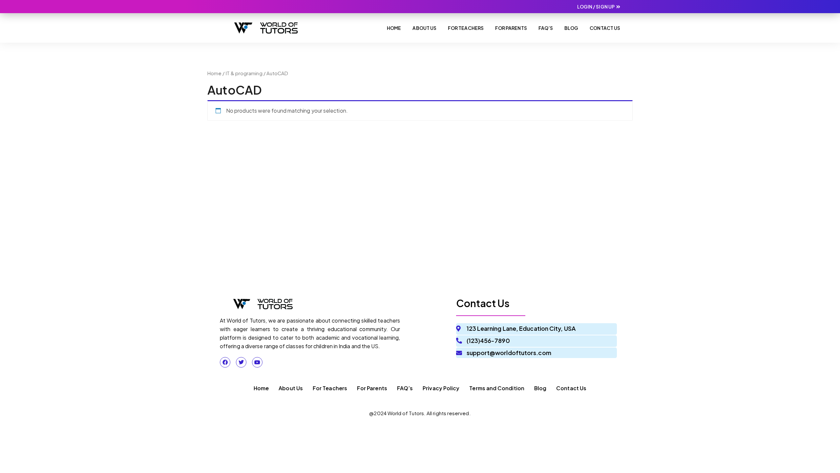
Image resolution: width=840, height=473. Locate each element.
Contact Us (605, 28)
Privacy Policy (441, 388)
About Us (424, 28)
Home (394, 28)
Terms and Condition (496, 388)
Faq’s (545, 28)
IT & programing (244, 73)
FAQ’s (405, 388)
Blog (571, 28)
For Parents (511, 28)
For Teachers (466, 28)
